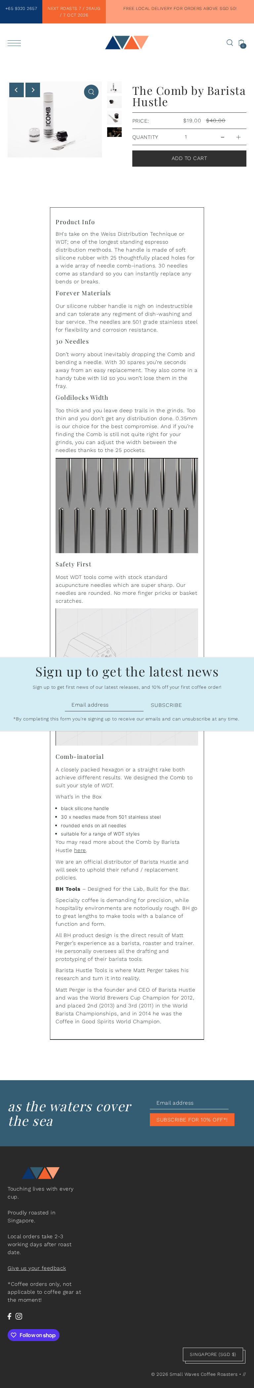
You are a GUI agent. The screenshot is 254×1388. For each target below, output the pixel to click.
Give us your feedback (37, 1268)
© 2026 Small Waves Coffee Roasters (194, 1374)
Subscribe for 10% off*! (192, 1120)
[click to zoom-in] (91, 92)
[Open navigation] (16, 42)
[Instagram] (19, 1316)
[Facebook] (9, 1316)
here (80, 850)
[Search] (230, 42)
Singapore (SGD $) (213, 1354)
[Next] (32, 90)
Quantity (145, 137)
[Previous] (16, 90)
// (244, 1374)
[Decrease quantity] (223, 135)
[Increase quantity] (238, 135)
